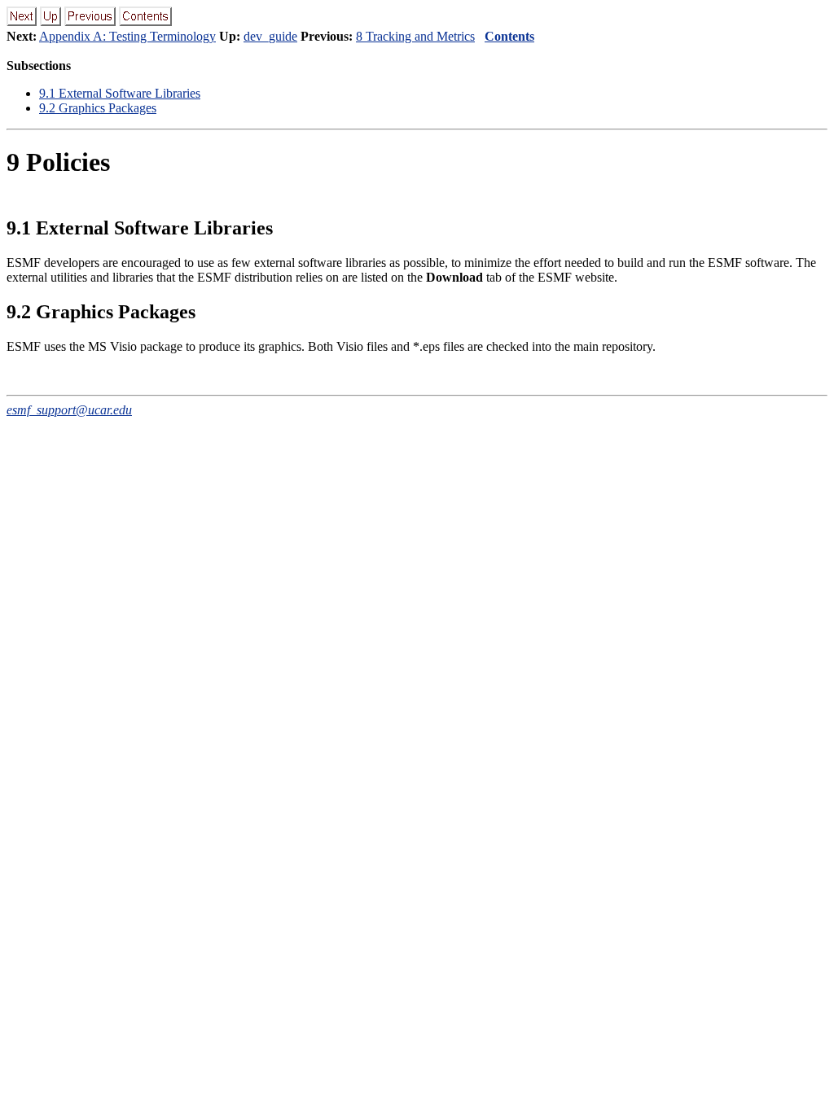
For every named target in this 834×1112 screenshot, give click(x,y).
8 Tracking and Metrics (415, 36)
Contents (509, 36)
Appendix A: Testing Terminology (127, 36)
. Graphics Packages (97, 108)
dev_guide (270, 36)
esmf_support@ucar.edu (69, 410)
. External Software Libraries (119, 93)
